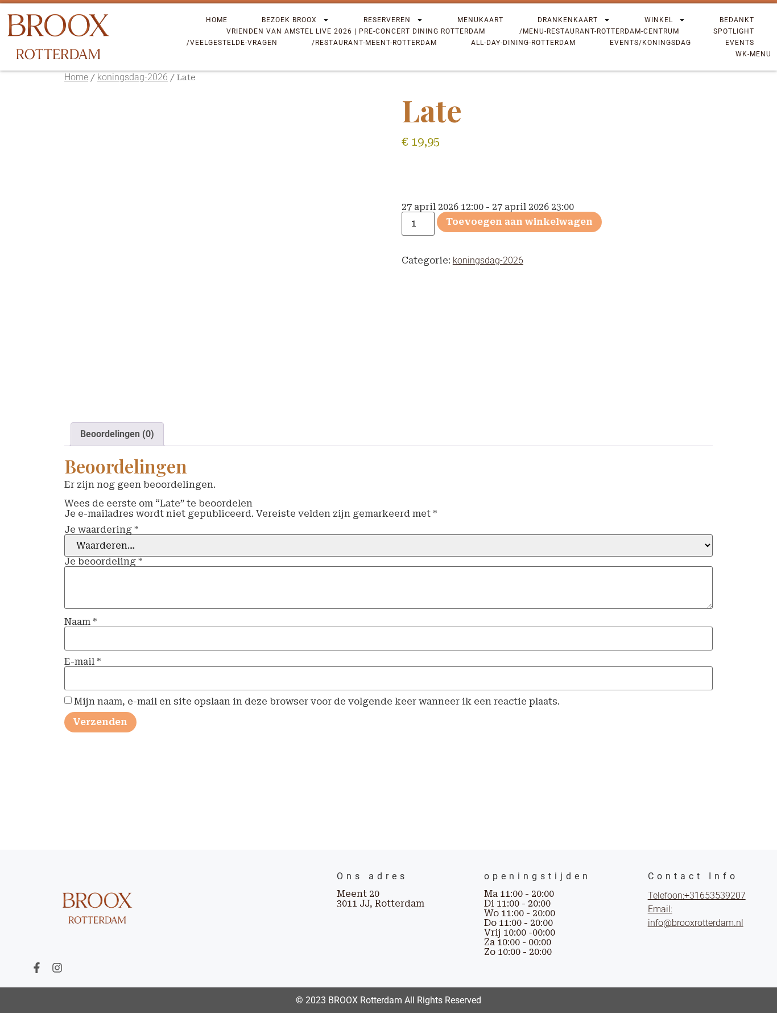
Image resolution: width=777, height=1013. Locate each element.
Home (217, 20)
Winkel (658, 20)
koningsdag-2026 (132, 77)
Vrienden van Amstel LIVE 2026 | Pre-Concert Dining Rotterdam (355, 31)
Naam (80, 622)
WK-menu (753, 54)
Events (739, 43)
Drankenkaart (568, 20)
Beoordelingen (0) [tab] (117, 434)
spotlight (733, 31)
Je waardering (101, 529)
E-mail (82, 661)
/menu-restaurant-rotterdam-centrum (599, 31)
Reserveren (387, 20)
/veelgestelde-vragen (232, 43)
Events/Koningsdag (650, 43)
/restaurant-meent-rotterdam (374, 43)
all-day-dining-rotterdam (523, 43)
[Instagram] (57, 967)
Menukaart (480, 20)
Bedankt (737, 20)
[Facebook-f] (36, 967)
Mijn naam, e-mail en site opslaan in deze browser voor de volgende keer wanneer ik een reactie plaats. (317, 701)
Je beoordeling (103, 561)
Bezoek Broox (289, 20)
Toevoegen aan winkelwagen (519, 221)
